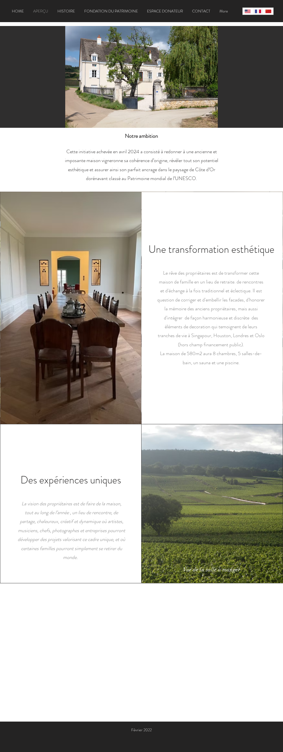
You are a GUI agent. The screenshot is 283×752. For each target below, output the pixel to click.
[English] (248, 11)
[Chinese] (268, 11)
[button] (141, 77)
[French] (258, 11)
